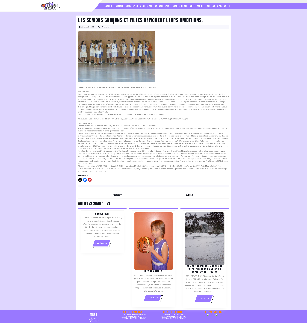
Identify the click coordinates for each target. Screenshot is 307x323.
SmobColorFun (162, 6)
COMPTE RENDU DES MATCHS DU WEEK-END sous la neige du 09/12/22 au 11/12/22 (205, 269)
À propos (221, 6)
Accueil (108, 6)
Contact (211, 6)
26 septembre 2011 (87, 27)
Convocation (132, 6)
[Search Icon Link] (229, 6)
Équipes (201, 6)
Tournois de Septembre (183, 6)
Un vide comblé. (153, 271)
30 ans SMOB (146, 6)
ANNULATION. (102, 214)
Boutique (119, 6)
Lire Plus (102, 244)
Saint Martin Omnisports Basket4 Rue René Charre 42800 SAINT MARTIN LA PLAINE (133, 316)
